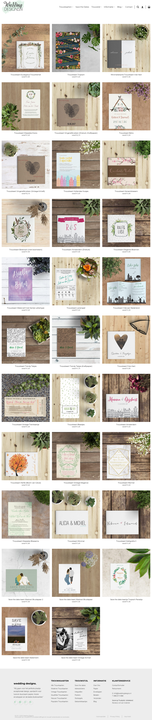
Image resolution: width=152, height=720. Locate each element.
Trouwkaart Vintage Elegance (76, 483)
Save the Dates (82, 7)
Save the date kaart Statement (26, 658)
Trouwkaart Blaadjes (76, 424)
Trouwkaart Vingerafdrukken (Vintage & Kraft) (26, 191)
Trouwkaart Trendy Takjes (25, 366)
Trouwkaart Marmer (126, 483)
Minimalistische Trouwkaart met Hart (126, 75)
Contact (129, 7)
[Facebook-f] (16, 703)
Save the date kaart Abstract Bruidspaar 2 (25, 599)
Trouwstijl (95, 7)
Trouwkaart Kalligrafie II (126, 541)
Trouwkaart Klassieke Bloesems (26, 541)
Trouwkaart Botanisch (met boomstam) (25, 250)
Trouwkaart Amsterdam (126, 424)
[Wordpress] (31, 703)
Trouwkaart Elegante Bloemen (126, 250)
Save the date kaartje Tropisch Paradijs (126, 599)
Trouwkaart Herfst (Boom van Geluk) (26, 483)
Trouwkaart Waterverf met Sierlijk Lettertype (25, 308)
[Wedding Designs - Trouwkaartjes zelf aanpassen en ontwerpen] (13, 7)
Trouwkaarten (65, 7)
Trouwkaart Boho (126, 133)
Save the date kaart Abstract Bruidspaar (76, 599)
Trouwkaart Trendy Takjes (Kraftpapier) (76, 366)
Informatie (108, 7)
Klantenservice (121, 681)
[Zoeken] (138, 7)
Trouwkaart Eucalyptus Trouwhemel (26, 75)
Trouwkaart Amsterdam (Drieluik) (76, 250)
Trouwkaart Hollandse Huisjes (76, 191)
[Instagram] (26, 703)
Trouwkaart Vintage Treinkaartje (25, 424)
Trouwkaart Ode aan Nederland (126, 308)
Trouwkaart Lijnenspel (76, 308)
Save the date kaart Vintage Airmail (76, 658)
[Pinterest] (21, 703)
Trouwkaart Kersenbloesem (126, 191)
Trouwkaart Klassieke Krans (25, 133)
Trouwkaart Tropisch (76, 75)
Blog (119, 7)
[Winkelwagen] (149, 7)
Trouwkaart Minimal (76, 541)
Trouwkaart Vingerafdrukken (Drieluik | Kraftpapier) (76, 133)
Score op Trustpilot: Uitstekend (122, 700)
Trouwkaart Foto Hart (126, 366)
